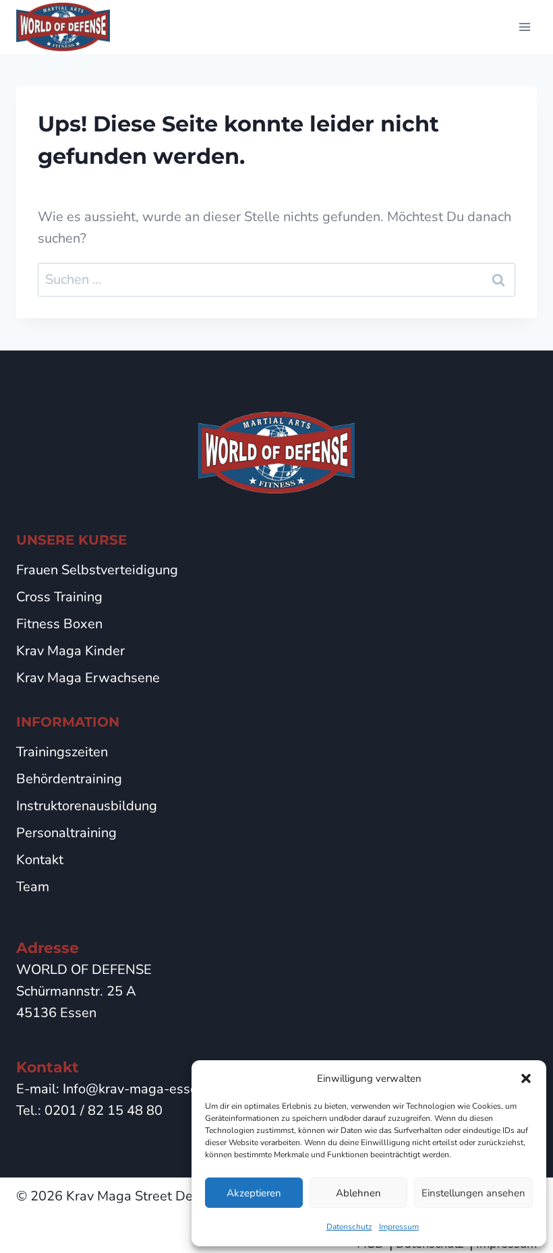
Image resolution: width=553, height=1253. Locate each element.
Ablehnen (358, 1193)
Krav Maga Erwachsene (88, 678)
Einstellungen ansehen (473, 1193)
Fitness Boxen (59, 624)
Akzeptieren (254, 1193)
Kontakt (39, 860)
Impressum (399, 1226)
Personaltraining (66, 833)
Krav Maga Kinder (70, 651)
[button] (526, 1078)
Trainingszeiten (62, 752)
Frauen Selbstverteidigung (97, 570)
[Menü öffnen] (524, 26)
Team (32, 887)
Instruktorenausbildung (86, 806)
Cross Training (59, 597)
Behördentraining (69, 779)
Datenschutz (349, 1226)
